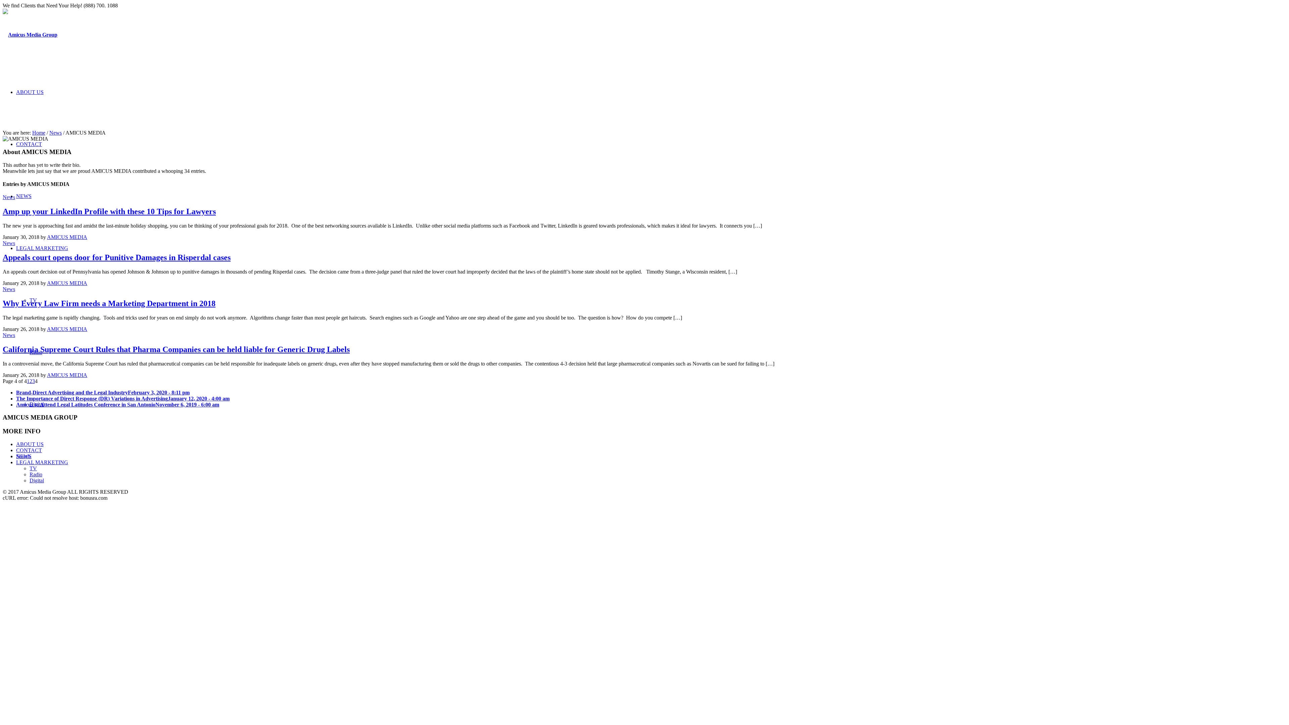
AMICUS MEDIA (67, 237)
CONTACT (29, 450)
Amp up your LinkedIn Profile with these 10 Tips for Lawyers (109, 211)
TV (33, 468)
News (55, 133)
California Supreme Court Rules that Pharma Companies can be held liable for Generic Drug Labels (176, 349)
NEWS (24, 456)
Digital (37, 480)
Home (38, 133)
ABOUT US (30, 444)
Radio (36, 474)
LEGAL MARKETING (42, 462)
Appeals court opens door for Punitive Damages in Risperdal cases (117, 257)
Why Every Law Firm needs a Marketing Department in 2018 (109, 303)
